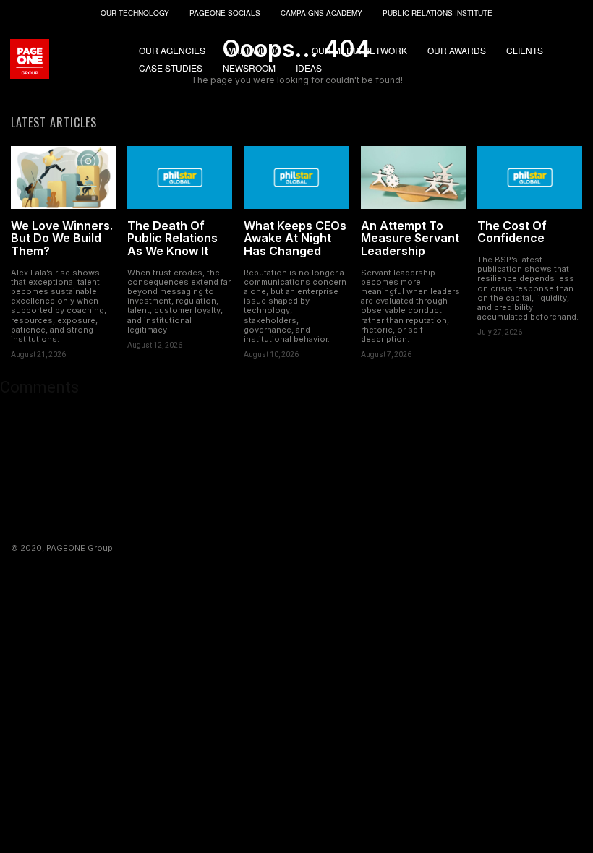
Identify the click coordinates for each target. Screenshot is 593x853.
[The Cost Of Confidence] (529, 177)
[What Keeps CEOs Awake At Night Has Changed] (296, 177)
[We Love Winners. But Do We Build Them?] (63, 177)
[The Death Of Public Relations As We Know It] (179, 177)
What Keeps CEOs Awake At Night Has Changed (295, 238)
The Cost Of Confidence (512, 232)
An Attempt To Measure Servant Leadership (410, 238)
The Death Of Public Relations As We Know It (172, 238)
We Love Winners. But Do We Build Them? (62, 238)
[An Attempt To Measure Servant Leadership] (413, 177)
